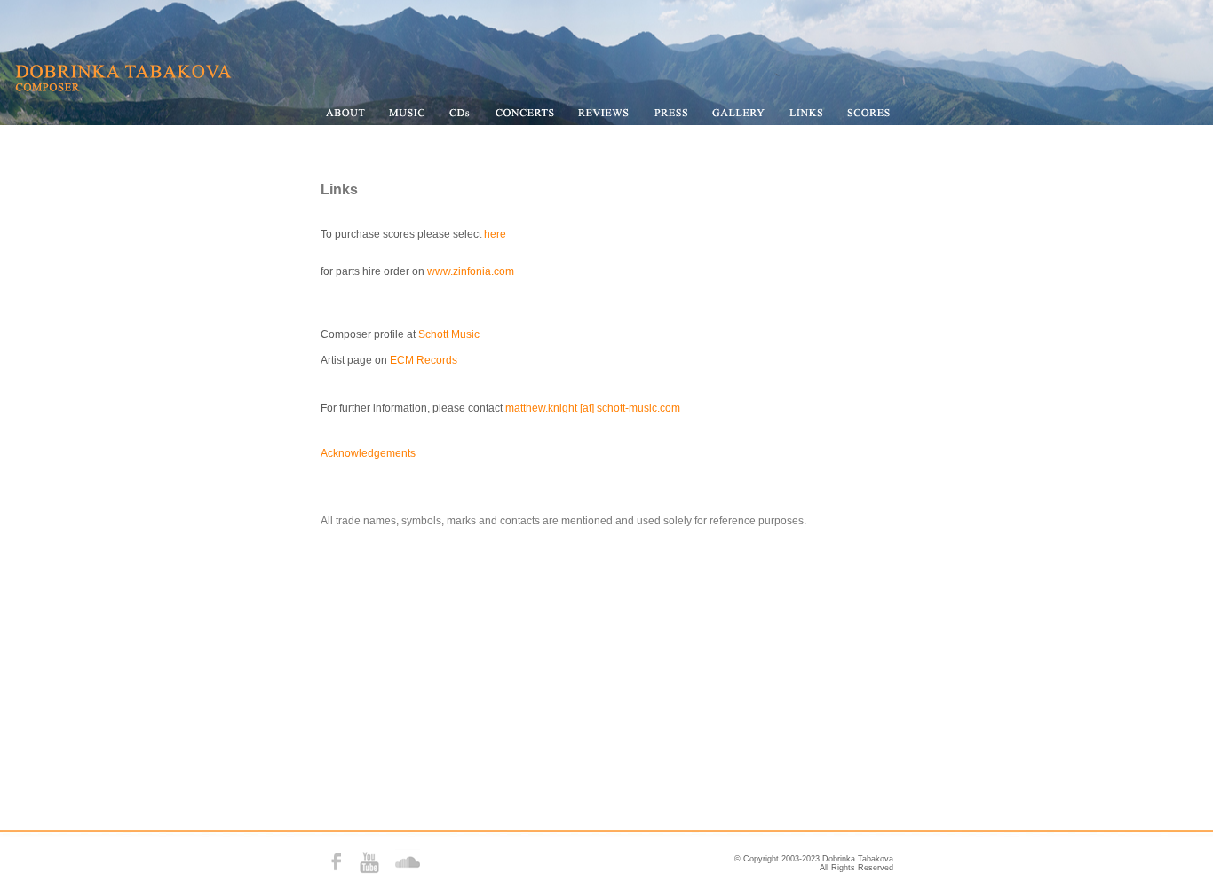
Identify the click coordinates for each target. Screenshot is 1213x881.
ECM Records (423, 360)
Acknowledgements (368, 453)
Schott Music (449, 334)
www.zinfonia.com (470, 271)
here (495, 234)
